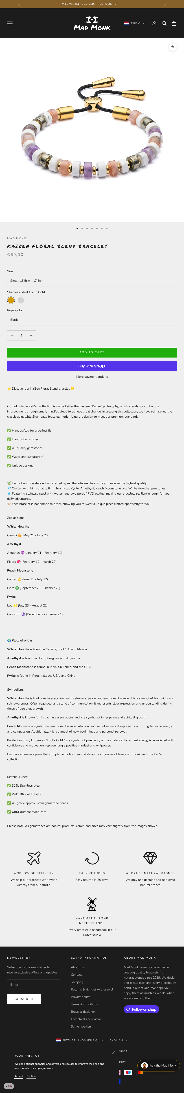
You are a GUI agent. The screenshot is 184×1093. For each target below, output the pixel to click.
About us (77, 967)
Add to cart (92, 352)
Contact (76, 975)
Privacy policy (80, 997)
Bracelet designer (83, 1012)
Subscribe (24, 999)
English (116, 1040)
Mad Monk (16, 238)
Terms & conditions (84, 1004)
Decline (31, 1076)
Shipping (77, 982)
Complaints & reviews (86, 1019)
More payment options (92, 377)
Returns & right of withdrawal (92, 989)
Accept (18, 1076)
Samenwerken (81, 1026)
